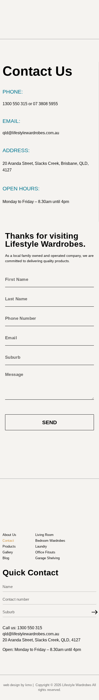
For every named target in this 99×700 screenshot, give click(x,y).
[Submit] (95, 612)
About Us (9, 534)
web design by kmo (17, 685)
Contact (8, 540)
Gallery (8, 552)
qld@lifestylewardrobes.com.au (31, 133)
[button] (89, 19)
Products (9, 546)
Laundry (41, 546)
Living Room (44, 534)
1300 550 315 (15, 104)
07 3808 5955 (45, 104)
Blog (6, 558)
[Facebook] (5, 216)
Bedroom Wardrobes (50, 540)
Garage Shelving (47, 558)
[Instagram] (16, 216)
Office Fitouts (45, 552)
